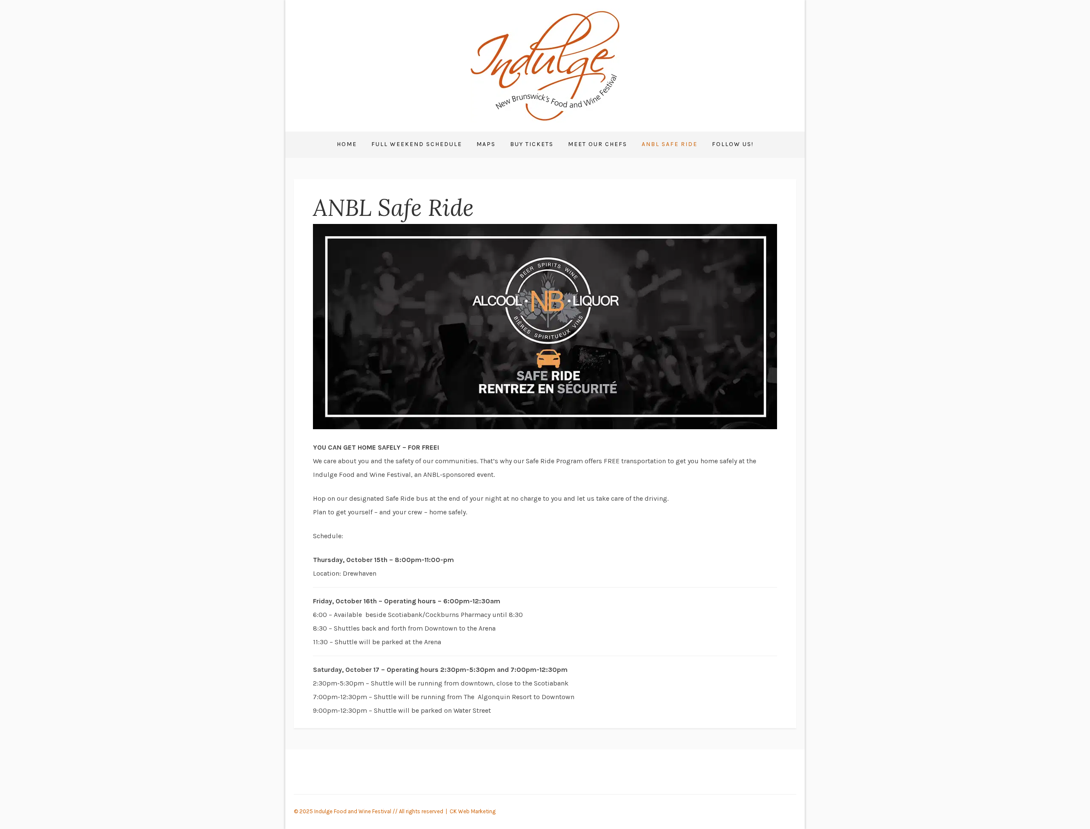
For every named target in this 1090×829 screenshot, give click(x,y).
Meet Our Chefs (597, 144)
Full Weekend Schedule (416, 144)
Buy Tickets (532, 144)
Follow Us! (733, 144)
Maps (486, 144)
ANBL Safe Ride (669, 144)
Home (347, 144)
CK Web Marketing (473, 811)
